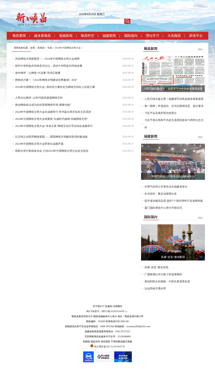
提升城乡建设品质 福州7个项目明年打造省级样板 (173, 200)
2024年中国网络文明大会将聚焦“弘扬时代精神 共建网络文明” (51, 118)
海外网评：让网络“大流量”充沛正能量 (37, 72)
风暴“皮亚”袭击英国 (173, 257)
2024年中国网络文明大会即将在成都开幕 (39, 143)
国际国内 (131, 35)
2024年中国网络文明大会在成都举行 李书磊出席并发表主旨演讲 (53, 111)
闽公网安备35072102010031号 (109, 346)
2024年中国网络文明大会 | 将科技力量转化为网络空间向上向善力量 (55, 87)
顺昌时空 (87, 35)
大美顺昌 (174, 35)
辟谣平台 (196, 35)
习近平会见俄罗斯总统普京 (160, 113)
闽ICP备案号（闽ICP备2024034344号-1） (107, 311)
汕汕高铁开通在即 (155, 288)
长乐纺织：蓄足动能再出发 (160, 193)
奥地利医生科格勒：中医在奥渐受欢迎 (167, 281)
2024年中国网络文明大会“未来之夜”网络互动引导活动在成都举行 (54, 126)
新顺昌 (41, 48)
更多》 (201, 49)
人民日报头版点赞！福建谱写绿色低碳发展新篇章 (173, 88)
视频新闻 (66, 35)
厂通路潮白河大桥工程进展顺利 (163, 274)
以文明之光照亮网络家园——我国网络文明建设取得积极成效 (51, 136)
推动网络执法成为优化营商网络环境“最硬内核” (43, 104)
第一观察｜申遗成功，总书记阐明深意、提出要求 (174, 106)
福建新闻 (109, 35)
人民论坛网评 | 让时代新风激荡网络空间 (39, 97)
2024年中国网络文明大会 (68, 48)
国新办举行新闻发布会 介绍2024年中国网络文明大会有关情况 (51, 150)
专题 (49, 48)
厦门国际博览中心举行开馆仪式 (163, 207)
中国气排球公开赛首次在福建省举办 (173, 176)
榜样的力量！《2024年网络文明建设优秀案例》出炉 (46, 79)
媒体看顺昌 (42, 35)
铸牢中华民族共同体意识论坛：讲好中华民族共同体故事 (48, 65)
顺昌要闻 (19, 35)
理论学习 (152, 35)
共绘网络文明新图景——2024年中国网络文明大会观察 (47, 58)
